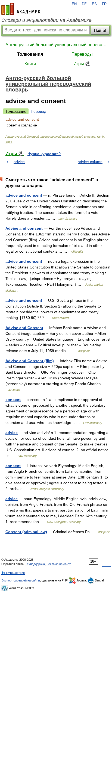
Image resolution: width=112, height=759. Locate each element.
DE (84, 4)
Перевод (38, 111)
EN (74, 4)
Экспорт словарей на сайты (20, 580)
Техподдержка (35, 564)
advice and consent (23, 195)
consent (13, 399)
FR (104, 4)
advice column (90, 162)
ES (94, 4)
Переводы (82, 54)
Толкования (30, 54)
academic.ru (21, 9)
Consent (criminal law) (26, 532)
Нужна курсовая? (44, 154)
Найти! (100, 30)
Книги (30, 63)
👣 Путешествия (13, 572)
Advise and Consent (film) (29, 361)
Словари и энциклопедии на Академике (46, 20)
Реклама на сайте (58, 564)
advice (19, 162)
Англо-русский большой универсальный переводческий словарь (56, 44)
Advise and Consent (24, 328)
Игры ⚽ (82, 63)
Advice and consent (24, 228)
